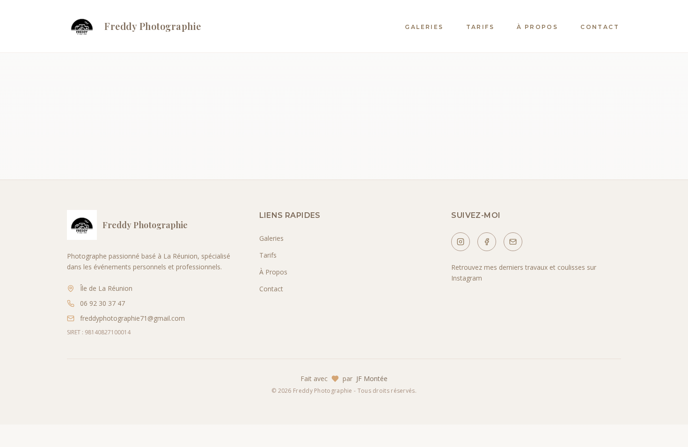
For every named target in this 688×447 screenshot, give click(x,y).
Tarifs (480, 26)
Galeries (424, 26)
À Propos (537, 26)
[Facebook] (486, 241)
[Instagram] (460, 241)
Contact (599, 26)
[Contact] (513, 241)
